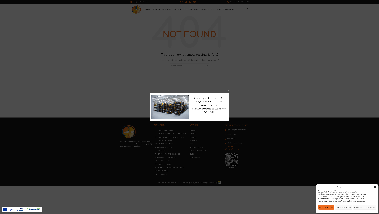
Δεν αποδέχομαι (343, 207)
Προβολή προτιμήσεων (364, 207)
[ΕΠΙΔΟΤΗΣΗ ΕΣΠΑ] (22, 209)
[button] (375, 187)
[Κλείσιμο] (228, 90)
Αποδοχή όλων (326, 207)
